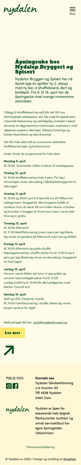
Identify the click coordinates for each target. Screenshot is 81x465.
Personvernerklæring (41, 447)
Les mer (12, 333)
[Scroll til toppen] (9, 354)
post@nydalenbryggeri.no (50, 322)
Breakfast (69, 459)
